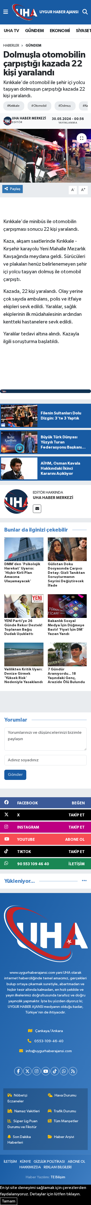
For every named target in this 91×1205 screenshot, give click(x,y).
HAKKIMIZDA (30, 1167)
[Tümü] (84, 881)
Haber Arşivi (64, 1137)
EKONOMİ (60, 31)
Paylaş (15, 189)
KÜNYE (25, 1161)
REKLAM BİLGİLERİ (58, 1167)
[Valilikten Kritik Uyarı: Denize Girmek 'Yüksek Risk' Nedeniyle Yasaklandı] (23, 654)
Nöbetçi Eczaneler (18, 1098)
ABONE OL (76, 1161)
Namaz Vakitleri (27, 1111)
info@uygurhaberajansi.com (49, 1051)
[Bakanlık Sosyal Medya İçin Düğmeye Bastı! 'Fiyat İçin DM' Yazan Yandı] (67, 606)
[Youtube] (45, 1071)
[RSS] (73, 1071)
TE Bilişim (58, 1177)
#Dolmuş (64, 105)
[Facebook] (18, 1071)
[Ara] (85, 12)
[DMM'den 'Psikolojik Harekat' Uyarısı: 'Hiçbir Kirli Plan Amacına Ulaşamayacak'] (23, 549)
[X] (27, 1071)
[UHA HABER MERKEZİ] (16, 501)
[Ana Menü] (5, 12)
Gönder (15, 775)
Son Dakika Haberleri (19, 1139)
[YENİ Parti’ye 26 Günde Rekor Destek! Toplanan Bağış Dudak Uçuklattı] (23, 606)
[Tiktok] (55, 1071)
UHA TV (11, 31)
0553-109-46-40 (48, 1041)
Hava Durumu (65, 1095)
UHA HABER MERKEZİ (53, 498)
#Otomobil (38, 105)
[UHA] (45, 12)
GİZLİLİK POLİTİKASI (49, 1161)
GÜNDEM (34, 31)
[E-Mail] (37, 509)
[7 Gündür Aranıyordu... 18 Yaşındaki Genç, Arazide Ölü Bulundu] (67, 654)
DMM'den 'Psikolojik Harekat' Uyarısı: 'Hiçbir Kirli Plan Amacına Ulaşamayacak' (22, 572)
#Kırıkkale (13, 105)
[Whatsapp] (64, 1071)
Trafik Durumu (65, 1111)
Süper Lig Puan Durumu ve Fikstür (23, 1124)
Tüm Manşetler (66, 1121)
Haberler (11, 45)
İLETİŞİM (10, 1161)
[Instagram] (36, 1071)
